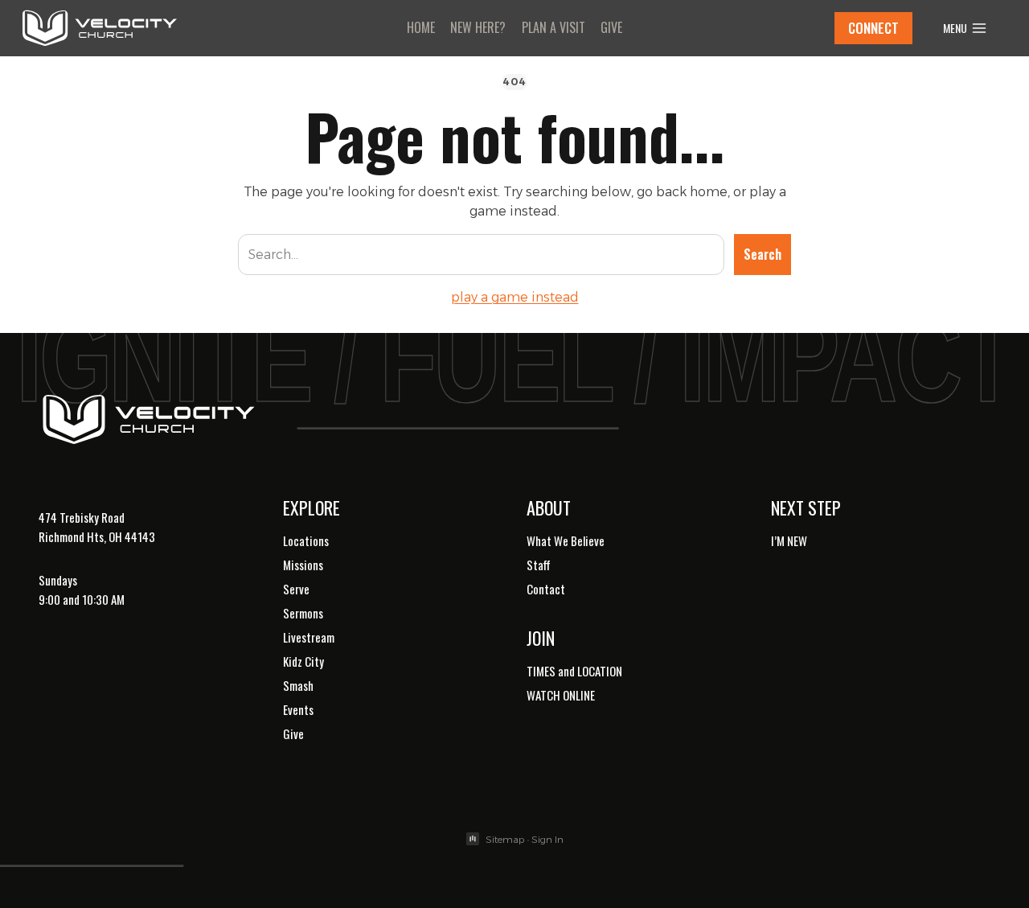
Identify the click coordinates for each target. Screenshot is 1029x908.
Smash (298, 685)
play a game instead (515, 297)
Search (762, 254)
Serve (296, 589)
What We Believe (566, 540)
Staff (539, 564)
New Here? (478, 27)
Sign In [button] (547, 839)
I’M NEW (789, 540)
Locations (306, 540)
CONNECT (873, 28)
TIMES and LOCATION (574, 671)
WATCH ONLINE (561, 695)
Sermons (303, 613)
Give (611, 27)
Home (421, 27)
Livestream (308, 637)
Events (298, 709)
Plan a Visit (553, 27)
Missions (303, 564)
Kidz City (303, 661)
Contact (546, 589)
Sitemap (505, 839)
